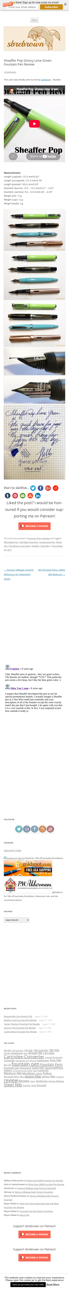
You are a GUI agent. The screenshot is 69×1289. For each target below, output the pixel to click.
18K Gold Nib (40, 1050)
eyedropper (43, 1060)
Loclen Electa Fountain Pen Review (20, 1031)
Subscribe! (51, 7)
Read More (52, 1284)
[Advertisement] (34, 781)
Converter (9, 1060)
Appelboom (17, 1053)
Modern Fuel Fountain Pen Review (20, 1020)
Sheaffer (35, 546)
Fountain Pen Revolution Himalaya (36, 1211)
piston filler (49, 1076)
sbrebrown (42, 1081)
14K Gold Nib (17, 1050)
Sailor (32, 1081)
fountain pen (25, 1064)
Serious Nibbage (56, 1081)
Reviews (46, 538)
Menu (34, 20)
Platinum (60, 1077)
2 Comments (10, 72)
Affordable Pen (11, 542)
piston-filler (33, 1076)
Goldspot (46, 79)
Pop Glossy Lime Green (19, 546)
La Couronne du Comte (22, 1071)
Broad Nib (35, 1053)
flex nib (7, 1064)
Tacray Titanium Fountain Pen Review (22, 1024)
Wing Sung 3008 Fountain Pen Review (45, 1180)
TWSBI (33, 1086)
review (11, 1080)
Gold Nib (38, 1068)
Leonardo (43, 1070)
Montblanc (28, 1073)
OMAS (39, 1073)
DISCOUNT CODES (12, 850)
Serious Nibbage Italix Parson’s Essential (37, 1188)
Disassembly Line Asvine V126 (18, 1016)
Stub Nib (26, 1085)
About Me (24, 1215)
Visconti (41, 1085)
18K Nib (54, 1050)
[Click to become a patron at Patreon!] (34, 530)
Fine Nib (55, 1060)
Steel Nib (44, 546)
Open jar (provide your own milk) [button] (28, 1284)
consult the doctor (54, 1057)
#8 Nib (7, 1050)
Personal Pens (11, 1076)
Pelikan (47, 1073)
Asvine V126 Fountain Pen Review (20, 1027)
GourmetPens (54, 1068)
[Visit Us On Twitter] (19, 832)
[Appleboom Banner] (14, 858)
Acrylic (7, 1053)
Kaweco (8, 1070)
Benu (26, 1053)
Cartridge (48, 1053)
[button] (34, 5)
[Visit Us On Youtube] (50, 832)
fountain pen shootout (17, 1068)
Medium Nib (13, 1073)
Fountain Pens (34, 538)
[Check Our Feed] (42, 832)
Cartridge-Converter (28, 542)
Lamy (35, 1070)
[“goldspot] (28, 875)
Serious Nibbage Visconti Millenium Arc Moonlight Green (19, 574)
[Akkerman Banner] (28, 892)
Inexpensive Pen (47, 542)
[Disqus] (34, 621)
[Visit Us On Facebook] (35, 832)
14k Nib (28, 1050)
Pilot (22, 1076)
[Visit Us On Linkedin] (27, 832)
